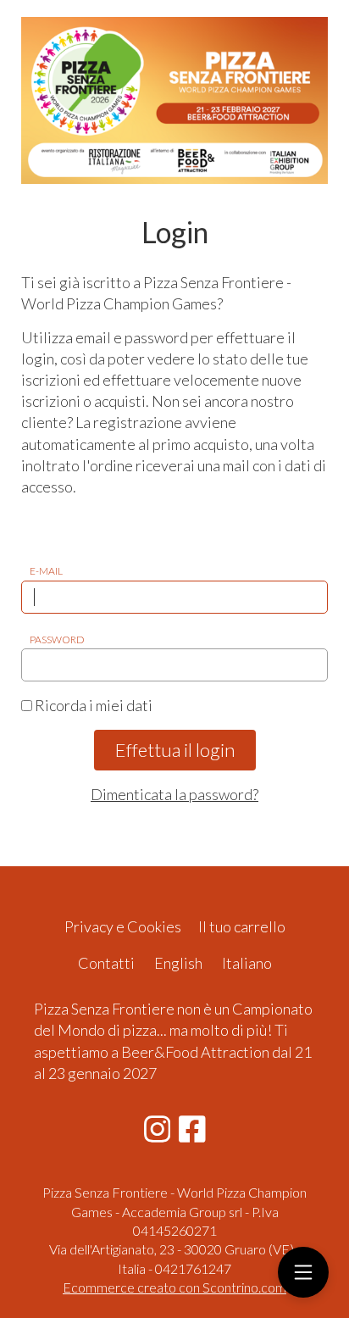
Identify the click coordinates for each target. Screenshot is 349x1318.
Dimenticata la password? (174, 794)
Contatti (106, 963)
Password (57, 639)
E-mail (46, 570)
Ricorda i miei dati (92, 705)
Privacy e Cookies (122, 926)
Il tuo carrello (241, 926)
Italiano (247, 963)
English (178, 963)
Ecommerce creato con (174, 1287)
